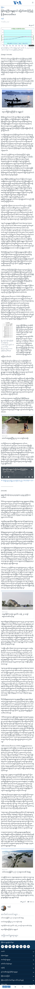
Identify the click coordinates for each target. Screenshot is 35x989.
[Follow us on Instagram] (13, 946)
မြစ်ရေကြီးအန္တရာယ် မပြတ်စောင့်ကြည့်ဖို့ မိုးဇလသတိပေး (18, 469)
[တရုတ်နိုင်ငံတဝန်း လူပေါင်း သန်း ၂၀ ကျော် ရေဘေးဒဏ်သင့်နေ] (17, 601)
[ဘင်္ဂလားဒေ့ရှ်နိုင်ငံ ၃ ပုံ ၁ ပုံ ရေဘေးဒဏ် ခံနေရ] (17, 859)
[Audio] (22, 987)
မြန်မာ (2, 7)
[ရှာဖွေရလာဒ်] (30, 987)
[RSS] (21, 946)
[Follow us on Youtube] (9, 946)
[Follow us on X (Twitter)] (6, 946)
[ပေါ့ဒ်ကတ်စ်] (24, 946)
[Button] (31, 25)
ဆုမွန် (2, 18)
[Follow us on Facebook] (2, 946)
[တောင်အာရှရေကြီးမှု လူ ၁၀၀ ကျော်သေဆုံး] (17, 425)
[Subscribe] (28, 946)
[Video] (15, 987)
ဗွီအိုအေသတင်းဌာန (9, 471)
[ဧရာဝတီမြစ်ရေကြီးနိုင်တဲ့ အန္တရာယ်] (17, 98)
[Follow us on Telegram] (17, 946)
